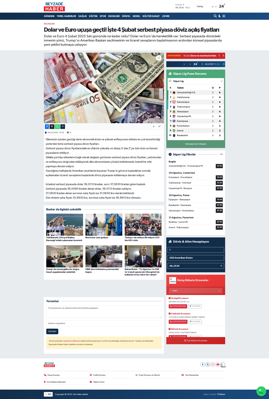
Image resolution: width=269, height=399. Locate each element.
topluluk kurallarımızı (71, 341)
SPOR (103, 16)
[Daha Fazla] (62, 126)
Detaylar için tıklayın (195, 144)
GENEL (136, 16)
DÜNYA (126, 16)
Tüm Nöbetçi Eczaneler (197, 341)
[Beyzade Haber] (54, 6)
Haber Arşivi (98, 382)
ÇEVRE (166, 16)
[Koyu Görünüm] (219, 16)
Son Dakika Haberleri (56, 382)
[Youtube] (217, 364)
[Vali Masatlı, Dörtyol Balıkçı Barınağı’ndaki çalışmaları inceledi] (64, 224)
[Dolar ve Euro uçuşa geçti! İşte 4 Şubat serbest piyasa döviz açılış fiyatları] (104, 88)
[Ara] (215, 16)
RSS (49, 394)
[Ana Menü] (223, 16)
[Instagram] (212, 364)
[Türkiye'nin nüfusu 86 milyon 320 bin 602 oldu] (143, 224)
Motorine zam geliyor (96, 237)
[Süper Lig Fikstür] (221, 154)
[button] (219, 56)
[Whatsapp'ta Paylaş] (57, 126)
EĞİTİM (93, 16)
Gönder (52, 331)
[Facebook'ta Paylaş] (47, 126)
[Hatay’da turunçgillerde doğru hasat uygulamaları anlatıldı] (64, 256)
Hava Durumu (54, 375)
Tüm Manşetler (192, 375)
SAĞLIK (82, 16)
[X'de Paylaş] (52, 126)
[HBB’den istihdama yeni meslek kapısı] (103, 256)
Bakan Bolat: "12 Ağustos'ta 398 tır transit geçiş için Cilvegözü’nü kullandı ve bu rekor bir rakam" (142, 272)
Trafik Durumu (99, 375)
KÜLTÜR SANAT (151, 16)
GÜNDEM (49, 16)
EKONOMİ (114, 16)
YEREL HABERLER (66, 16)
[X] (207, 364)
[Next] (223, 364)
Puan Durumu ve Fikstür (149, 375)
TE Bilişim (221, 394)
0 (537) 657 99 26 (179, 321)
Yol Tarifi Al (196, 306)
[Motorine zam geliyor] (103, 224)
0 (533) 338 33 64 (179, 306)
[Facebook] (202, 364)
